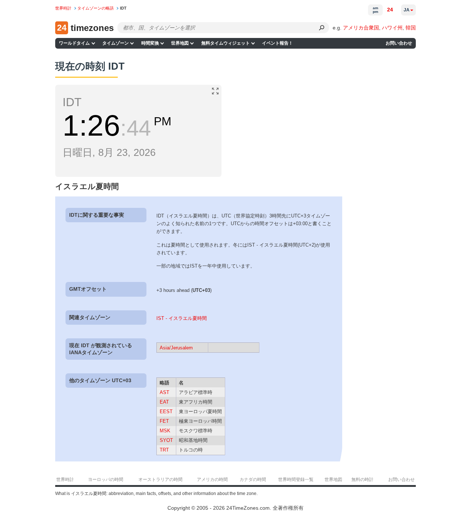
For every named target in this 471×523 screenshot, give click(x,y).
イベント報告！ (277, 43)
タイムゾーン (115, 43)
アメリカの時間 (212, 479)
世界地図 (180, 43)
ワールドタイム (74, 43)
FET (164, 421)
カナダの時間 (253, 479)
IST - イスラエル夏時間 (181, 318)
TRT (164, 450)
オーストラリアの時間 (160, 479)
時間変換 (150, 43)
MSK (165, 430)
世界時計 (65, 479)
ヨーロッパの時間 (105, 479)
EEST (166, 411)
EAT (164, 402)
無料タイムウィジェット (225, 43)
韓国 (411, 28)
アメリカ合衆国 (361, 28)
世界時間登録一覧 (296, 479)
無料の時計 (362, 479)
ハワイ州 (392, 28)
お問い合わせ (399, 43)
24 (390, 10)
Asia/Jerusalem (176, 348)
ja (407, 10)
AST (164, 392)
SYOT (166, 440)
